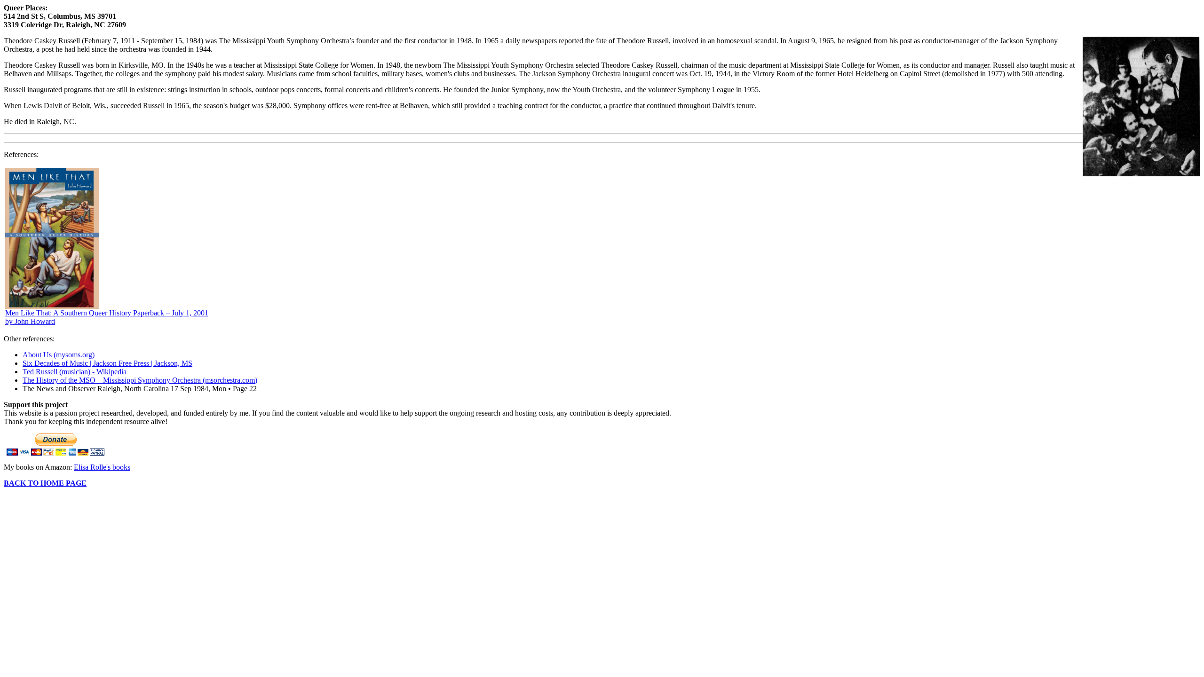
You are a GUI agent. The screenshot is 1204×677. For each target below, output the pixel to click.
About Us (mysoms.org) (59, 355)
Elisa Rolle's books (102, 467)
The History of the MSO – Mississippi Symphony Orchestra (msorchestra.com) (140, 380)
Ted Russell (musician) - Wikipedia (75, 372)
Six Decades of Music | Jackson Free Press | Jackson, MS (107, 363)
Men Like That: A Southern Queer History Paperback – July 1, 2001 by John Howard (106, 317)
